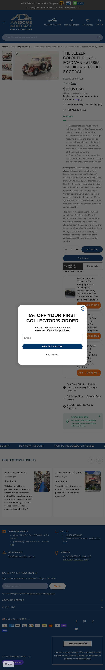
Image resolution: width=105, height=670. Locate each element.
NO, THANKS (52, 355)
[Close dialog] (83, 308)
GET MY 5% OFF (52, 346)
